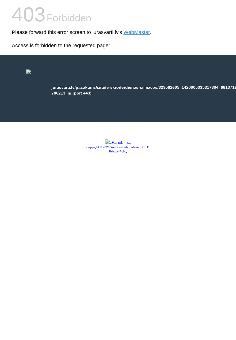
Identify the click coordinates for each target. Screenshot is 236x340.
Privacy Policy (118, 151)
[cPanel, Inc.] (118, 142)
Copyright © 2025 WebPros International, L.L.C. (118, 147)
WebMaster (136, 32)
